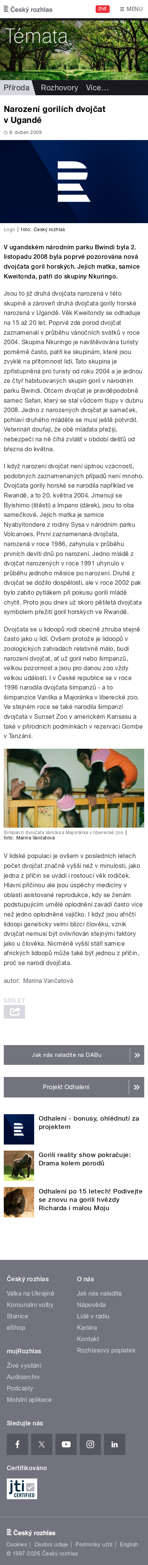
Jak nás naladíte (99, 1293)
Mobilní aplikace (29, 1399)
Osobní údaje (51, 1544)
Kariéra (87, 1327)
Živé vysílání (24, 1365)
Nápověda (91, 1304)
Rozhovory (59, 87)
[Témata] (74, 49)
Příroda (17, 87)
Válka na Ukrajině (30, 1293)
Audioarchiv (23, 1377)
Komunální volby (30, 1304)
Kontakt (88, 1339)
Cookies (16, 1544)
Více (97, 87)
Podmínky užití (94, 1544)
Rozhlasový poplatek (106, 1350)
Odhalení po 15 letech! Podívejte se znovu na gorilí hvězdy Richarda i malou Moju (91, 1199)
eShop (16, 1327)
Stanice (17, 1316)
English (129, 1544)
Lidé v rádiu (93, 1316)
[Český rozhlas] (28, 9)
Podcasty (20, 1388)
